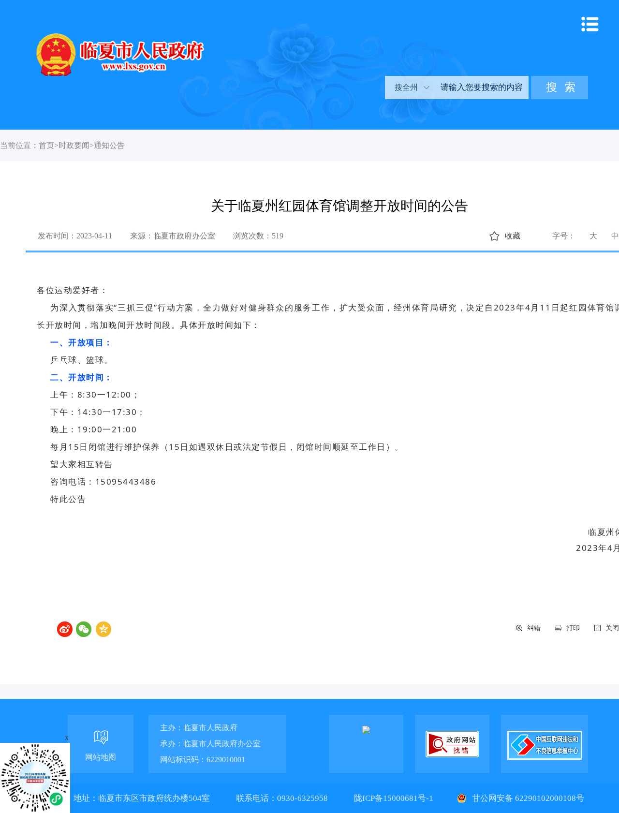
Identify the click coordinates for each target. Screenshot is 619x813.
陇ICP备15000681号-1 (394, 798)
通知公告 (109, 145)
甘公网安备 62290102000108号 (527, 798)
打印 (573, 628)
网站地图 (100, 757)
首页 (46, 145)
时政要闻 (74, 145)
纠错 (534, 628)
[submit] (559, 87)
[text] (481, 87)
